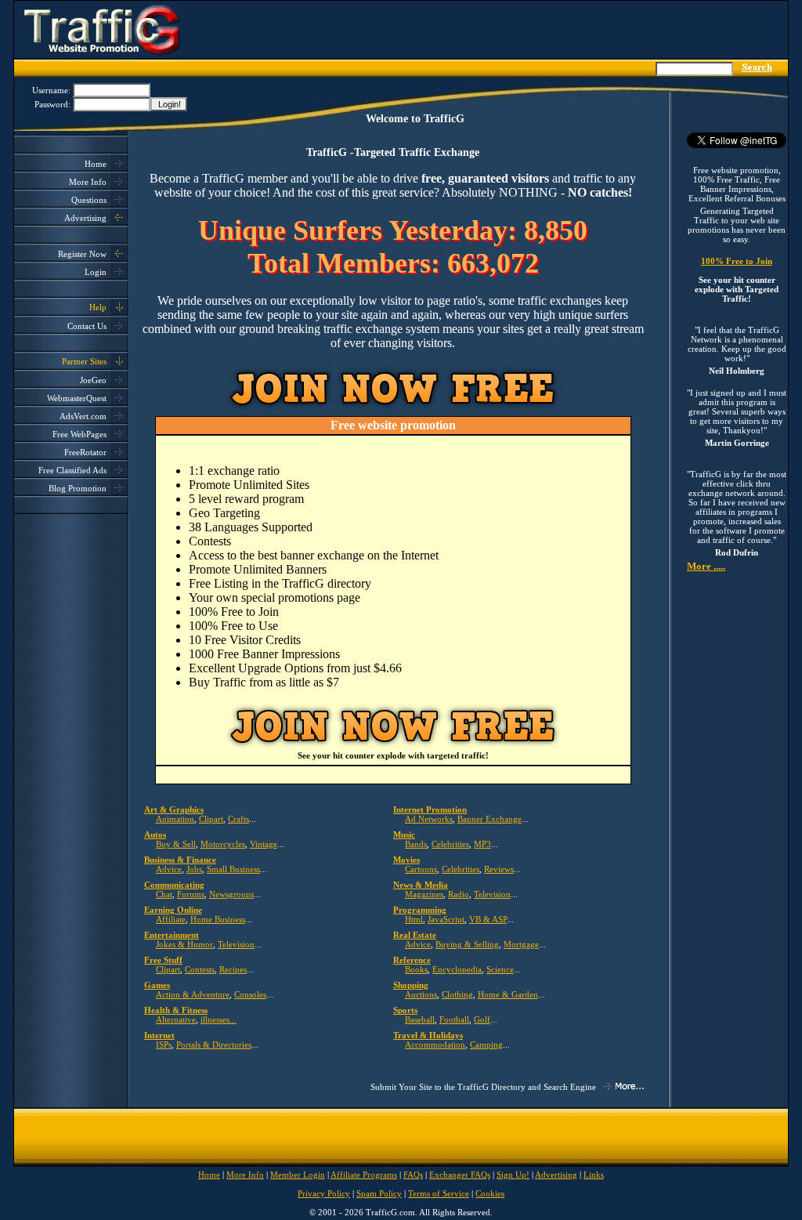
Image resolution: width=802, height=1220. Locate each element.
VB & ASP (488, 919)
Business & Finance (180, 859)
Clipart (211, 819)
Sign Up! (513, 1174)
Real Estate (414, 934)
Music (404, 834)
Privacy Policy (324, 1193)
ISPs (164, 1044)
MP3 (482, 844)
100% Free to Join (736, 261)
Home (96, 163)
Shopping (410, 985)
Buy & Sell (176, 844)
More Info (88, 181)
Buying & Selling (467, 944)
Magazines (424, 894)
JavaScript (446, 919)
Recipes (233, 969)
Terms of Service (438, 1193)
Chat (164, 894)
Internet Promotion (430, 809)
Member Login (297, 1174)
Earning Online (173, 909)
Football (454, 1019)
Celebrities (450, 844)
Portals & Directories (213, 1044)
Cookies (489, 1193)
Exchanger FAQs (459, 1174)
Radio (458, 894)
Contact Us (87, 326)
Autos (155, 834)
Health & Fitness (176, 1010)
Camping (486, 1044)
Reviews (499, 869)
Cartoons (421, 869)
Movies (406, 859)
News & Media (420, 884)
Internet (159, 1035)
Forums (190, 894)
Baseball (420, 1019)
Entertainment (171, 934)
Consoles (250, 994)
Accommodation (435, 1044)
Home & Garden (508, 994)
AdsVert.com (83, 416)
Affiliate (171, 919)
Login (96, 272)
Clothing (457, 994)
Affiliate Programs (364, 1174)
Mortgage (521, 944)
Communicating (174, 884)
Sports (405, 1010)
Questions (89, 200)
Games (157, 985)
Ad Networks (429, 819)
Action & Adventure (192, 994)
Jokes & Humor (184, 944)
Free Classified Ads (72, 470)
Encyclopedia (457, 969)
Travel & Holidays (428, 1035)
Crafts (238, 819)
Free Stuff (163, 960)
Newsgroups (231, 894)
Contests (200, 969)
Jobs (194, 869)
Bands (416, 844)
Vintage (263, 844)
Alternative (176, 1019)
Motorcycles (222, 844)
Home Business (217, 919)
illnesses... (218, 1019)
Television (492, 894)
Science (500, 969)
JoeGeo (93, 380)
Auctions (421, 994)
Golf (482, 1019)
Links (593, 1174)
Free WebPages (79, 434)
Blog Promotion (78, 488)
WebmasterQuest (77, 398)
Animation (175, 819)
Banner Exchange (489, 819)
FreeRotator (85, 452)
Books (416, 969)
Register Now (82, 254)
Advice (169, 869)
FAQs (413, 1174)
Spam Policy (379, 1193)
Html (414, 919)
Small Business (233, 869)
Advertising (85, 218)
